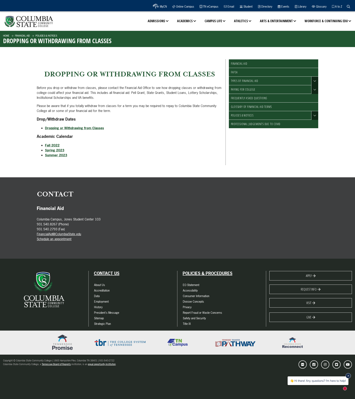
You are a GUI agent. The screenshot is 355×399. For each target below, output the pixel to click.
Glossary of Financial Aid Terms (251, 107)
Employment (101, 301)
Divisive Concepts (193, 301)
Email (230, 6)
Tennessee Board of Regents (56, 364)
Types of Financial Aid (244, 81)
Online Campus (184, 6)
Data (97, 296)
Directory (266, 6)
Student (247, 6)
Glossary (320, 6)
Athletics (241, 21)
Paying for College (243, 89)
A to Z (338, 6)
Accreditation (102, 290)
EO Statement (191, 285)
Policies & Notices (46, 35)
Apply (309, 275)
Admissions (156, 21)
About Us (99, 285)
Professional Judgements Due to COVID (255, 124)
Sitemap (99, 318)
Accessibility (190, 290)
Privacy (187, 307)
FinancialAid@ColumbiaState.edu (59, 234)
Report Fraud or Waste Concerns (202, 313)
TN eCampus (210, 6)
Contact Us (106, 273)
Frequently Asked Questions (249, 98)
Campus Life (213, 21)
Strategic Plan (102, 324)
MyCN (163, 6)
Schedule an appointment (54, 239)
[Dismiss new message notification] (348, 375)
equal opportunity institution (102, 364)
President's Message (106, 313)
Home (6, 35)
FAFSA (234, 72)
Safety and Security (194, 318)
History (98, 307)
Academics (185, 21)
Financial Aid (22, 35)
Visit (308, 303)
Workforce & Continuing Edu (326, 21)
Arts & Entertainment (276, 21)
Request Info (309, 289)
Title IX (187, 324)
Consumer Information (196, 296)
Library (301, 6)
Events (284, 6)
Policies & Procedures (207, 273)
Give (308, 317)
